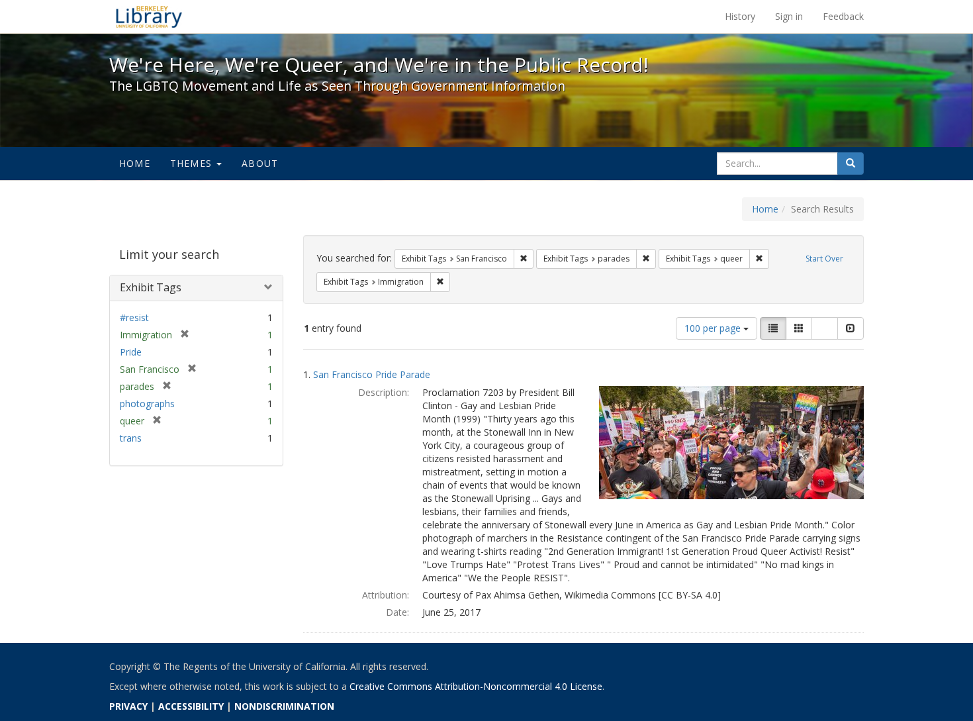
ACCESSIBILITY (191, 706)
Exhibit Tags (150, 287)
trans (131, 438)
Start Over (824, 258)
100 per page (713, 328)
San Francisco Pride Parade (371, 374)
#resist (134, 317)
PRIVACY (128, 706)
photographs (147, 403)
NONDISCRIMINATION (284, 706)
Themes (192, 163)
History (740, 16)
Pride (131, 352)
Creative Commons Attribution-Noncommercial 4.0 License (475, 686)
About (260, 163)
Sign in (789, 16)
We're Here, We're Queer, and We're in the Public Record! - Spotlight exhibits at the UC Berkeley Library (149, 16)
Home (134, 163)
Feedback (843, 16)
